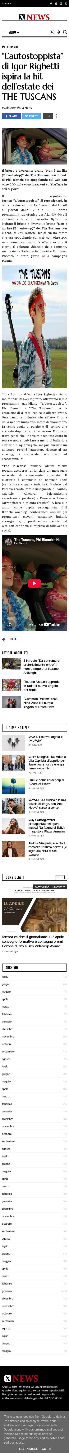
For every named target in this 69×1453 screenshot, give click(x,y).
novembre (8, 1036)
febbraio (7, 1014)
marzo (5, 1006)
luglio (5, 976)
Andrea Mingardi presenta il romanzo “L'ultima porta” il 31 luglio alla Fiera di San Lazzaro (48, 848)
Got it (47, 1449)
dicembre (7, 1029)
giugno (6, 984)
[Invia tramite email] (48, 116)
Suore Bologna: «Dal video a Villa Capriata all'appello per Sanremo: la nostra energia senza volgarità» (47, 762)
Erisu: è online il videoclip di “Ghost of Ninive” (46, 782)
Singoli (14, 47)
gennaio (7, 1021)
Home (5, 3)
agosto (6, 1059)
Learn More (28, 1449)
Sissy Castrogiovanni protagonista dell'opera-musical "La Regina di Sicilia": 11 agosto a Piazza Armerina (47, 825)
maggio (6, 991)
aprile (5, 999)
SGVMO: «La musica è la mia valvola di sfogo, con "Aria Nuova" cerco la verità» (47, 803)
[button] (6, 3)
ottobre (7, 1044)
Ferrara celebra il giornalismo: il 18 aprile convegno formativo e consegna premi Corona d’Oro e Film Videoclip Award (33, 941)
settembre (8, 1051)
